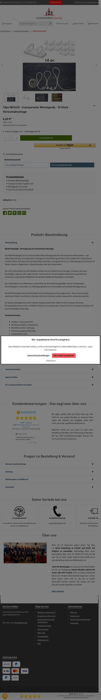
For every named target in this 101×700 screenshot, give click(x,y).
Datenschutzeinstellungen (38, 355)
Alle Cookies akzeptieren (64, 355)
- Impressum (50, 360)
